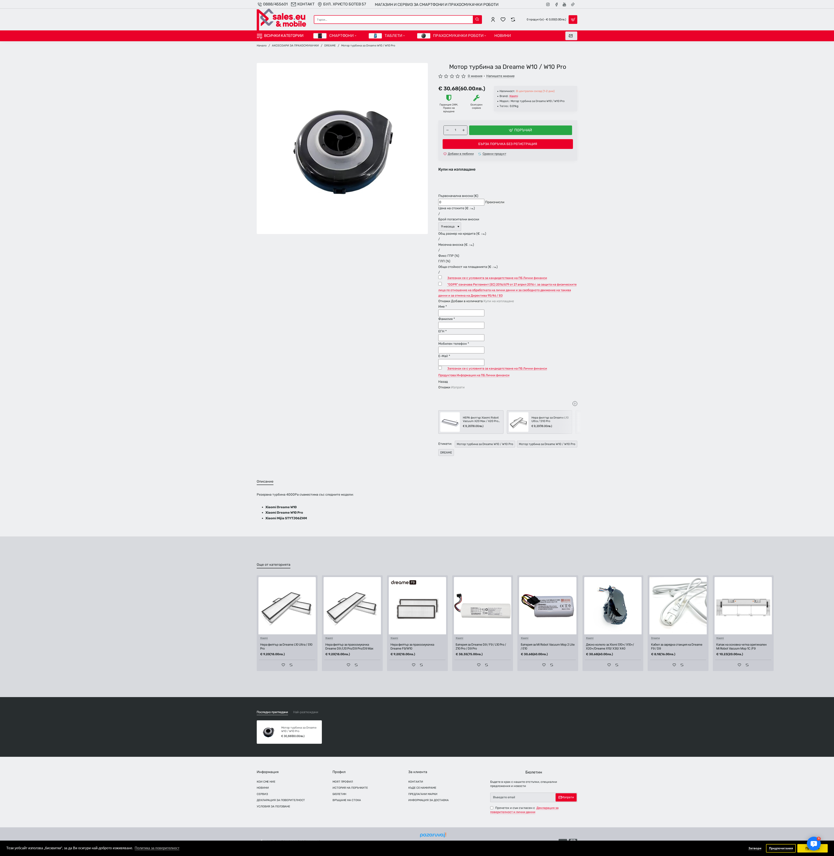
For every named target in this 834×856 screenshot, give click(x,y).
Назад (443, 382)
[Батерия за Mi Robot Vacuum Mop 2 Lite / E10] (547, 605)
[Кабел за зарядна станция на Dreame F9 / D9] (678, 605)
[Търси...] (477, 19)
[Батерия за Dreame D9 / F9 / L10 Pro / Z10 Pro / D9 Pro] (482, 605)
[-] (447, 130)
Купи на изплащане (498, 301)
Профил (339, 772)
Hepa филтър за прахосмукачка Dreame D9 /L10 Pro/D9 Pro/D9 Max (349, 646)
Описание (265, 481)
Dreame (655, 638)
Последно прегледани (272, 712)
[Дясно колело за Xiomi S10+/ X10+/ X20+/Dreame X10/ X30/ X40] (613, 605)
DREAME (330, 45)
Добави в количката (467, 301)
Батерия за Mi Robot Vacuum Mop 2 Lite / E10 (548, 646)
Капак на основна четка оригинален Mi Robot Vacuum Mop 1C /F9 (741, 646)
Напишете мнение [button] (500, 76)
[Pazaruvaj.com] (433, 836)
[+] (463, 130)
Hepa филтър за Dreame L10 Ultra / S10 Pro (550, 419)
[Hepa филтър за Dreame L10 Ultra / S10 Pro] (518, 422)
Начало (261, 45)
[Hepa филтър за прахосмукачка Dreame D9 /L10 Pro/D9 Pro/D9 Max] (352, 605)
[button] (520, 130)
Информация (268, 772)
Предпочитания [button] (781, 848)
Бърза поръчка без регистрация (507, 144)
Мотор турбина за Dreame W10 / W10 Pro (485, 444)
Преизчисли (494, 202)
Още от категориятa (273, 564)
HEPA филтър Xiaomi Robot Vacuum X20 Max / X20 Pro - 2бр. (481, 420)
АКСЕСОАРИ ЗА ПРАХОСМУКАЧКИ (295, 45)
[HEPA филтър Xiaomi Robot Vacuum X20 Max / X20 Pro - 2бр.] (450, 422)
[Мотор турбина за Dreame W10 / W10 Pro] (268, 732)
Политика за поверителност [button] (157, 848)
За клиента (417, 772)
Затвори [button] (754, 848)
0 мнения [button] (475, 76)
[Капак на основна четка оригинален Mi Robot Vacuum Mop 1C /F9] (743, 605)
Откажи (444, 301)
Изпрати (458, 387)
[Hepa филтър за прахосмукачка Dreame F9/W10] (417, 605)
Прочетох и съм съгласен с (524, 810)
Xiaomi (513, 96)
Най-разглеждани (305, 712)
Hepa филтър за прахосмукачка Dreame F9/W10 (412, 646)
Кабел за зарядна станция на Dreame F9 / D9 (676, 646)
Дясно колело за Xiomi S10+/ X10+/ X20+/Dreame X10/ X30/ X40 (610, 646)
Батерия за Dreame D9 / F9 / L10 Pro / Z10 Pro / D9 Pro (481, 646)
